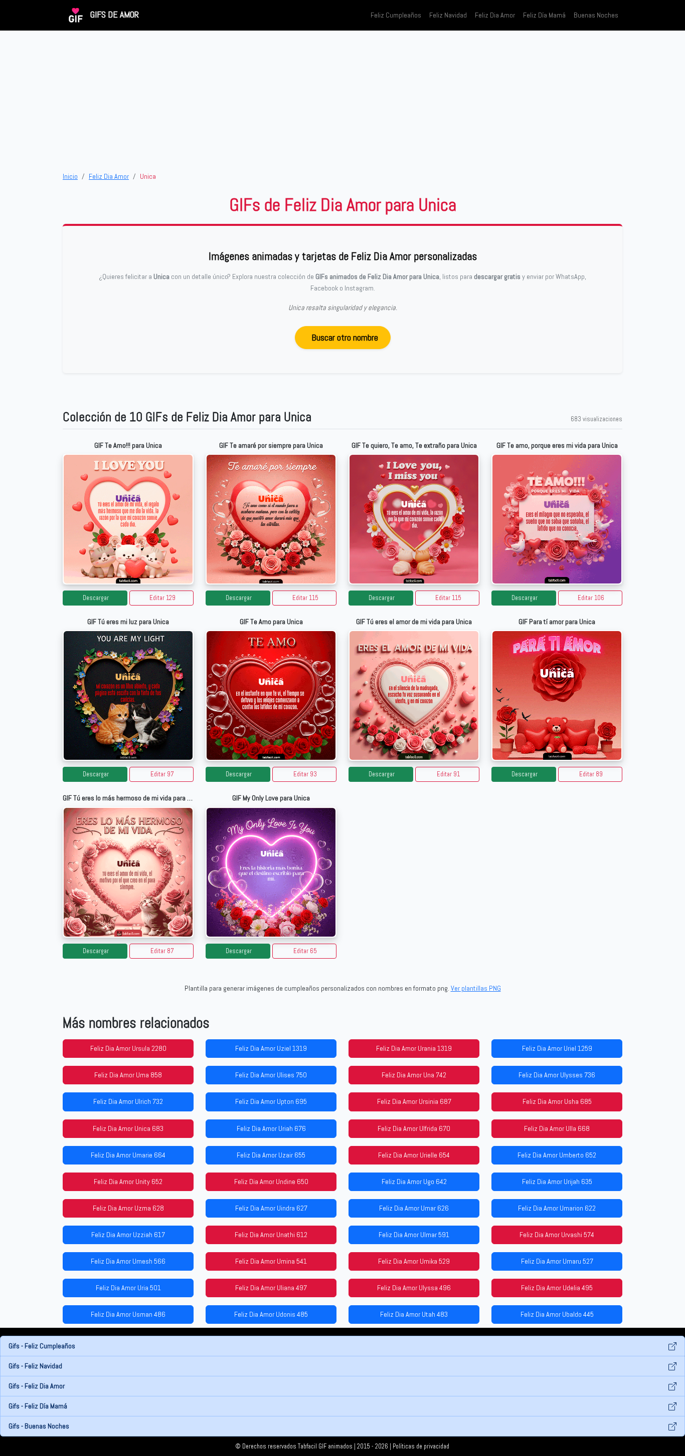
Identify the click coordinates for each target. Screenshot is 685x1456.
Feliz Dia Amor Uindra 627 (271, 1208)
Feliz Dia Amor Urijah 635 (557, 1181)
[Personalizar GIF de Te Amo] (271, 695)
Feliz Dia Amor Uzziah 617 (128, 1234)
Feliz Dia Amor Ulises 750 (271, 1074)
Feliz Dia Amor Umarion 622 (557, 1208)
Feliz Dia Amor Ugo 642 (414, 1181)
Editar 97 (162, 774)
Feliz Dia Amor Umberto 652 (557, 1154)
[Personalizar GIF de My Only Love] (271, 872)
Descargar (96, 598)
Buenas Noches (596, 15)
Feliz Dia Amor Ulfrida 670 (414, 1128)
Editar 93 (305, 774)
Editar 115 (305, 598)
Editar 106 (591, 598)
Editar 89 (591, 774)
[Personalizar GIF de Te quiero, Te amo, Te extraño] (414, 519)
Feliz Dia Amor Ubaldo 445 (557, 1314)
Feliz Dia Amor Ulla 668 (557, 1128)
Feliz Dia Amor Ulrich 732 (128, 1101)
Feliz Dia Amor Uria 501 (128, 1287)
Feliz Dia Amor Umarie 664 (128, 1154)
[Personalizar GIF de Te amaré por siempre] (271, 519)
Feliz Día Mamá (544, 15)
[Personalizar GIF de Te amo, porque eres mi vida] (556, 519)
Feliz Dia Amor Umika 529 (414, 1261)
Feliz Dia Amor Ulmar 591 (414, 1234)
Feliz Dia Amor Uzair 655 (271, 1154)
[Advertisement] (342, 101)
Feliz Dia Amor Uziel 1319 (271, 1048)
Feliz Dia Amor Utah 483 (414, 1314)
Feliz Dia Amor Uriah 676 (271, 1128)
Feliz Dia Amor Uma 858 (128, 1074)
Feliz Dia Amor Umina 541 (271, 1261)
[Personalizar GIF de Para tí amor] (556, 695)
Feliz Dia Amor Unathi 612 (271, 1234)
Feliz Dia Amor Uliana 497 (271, 1287)
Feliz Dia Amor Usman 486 (128, 1314)
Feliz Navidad (448, 15)
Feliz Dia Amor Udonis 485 (271, 1314)
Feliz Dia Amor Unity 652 (128, 1181)
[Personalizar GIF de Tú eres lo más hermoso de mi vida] (128, 872)
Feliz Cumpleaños (396, 15)
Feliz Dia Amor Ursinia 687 (414, 1101)
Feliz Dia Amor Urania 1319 (414, 1048)
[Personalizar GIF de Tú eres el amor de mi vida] (414, 695)
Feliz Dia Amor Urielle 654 (414, 1154)
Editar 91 (448, 774)
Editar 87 (162, 951)
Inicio (70, 176)
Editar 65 (305, 951)
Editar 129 (162, 598)
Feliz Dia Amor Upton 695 (271, 1101)
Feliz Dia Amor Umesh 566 (128, 1261)
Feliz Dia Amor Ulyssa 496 (414, 1287)
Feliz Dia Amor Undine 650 (271, 1181)
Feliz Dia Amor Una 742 (414, 1074)
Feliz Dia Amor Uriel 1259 (557, 1048)
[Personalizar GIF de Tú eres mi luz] (128, 695)
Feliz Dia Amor (495, 15)
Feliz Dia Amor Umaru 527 (557, 1261)
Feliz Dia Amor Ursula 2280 (128, 1048)
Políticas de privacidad (421, 1446)
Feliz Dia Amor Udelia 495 (557, 1287)
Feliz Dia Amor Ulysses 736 (557, 1074)
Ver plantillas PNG (476, 988)
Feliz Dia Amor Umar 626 (414, 1208)
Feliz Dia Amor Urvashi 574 (557, 1234)
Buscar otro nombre (344, 337)
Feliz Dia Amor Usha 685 (557, 1101)
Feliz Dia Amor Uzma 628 (128, 1208)
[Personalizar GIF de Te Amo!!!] (128, 519)
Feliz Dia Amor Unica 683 (128, 1128)
